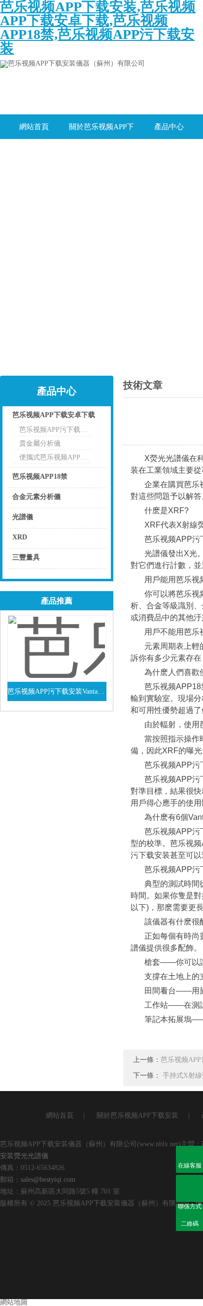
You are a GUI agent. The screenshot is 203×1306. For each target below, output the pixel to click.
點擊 (86, 417)
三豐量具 (26, 557)
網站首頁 (34, 127)
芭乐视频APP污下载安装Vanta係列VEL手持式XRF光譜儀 (56, 691)
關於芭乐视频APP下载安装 (101, 131)
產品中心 (169, 127)
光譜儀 (22, 517)
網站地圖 (14, 1302)
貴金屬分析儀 (40, 443)
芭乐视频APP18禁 (40, 476)
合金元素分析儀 (36, 496)
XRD (19, 537)
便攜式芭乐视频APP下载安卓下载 (55, 457)
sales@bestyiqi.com (48, 1179)
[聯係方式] (189, 1188)
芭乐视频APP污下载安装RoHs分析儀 (55, 429)
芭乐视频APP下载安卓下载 (53, 415)
